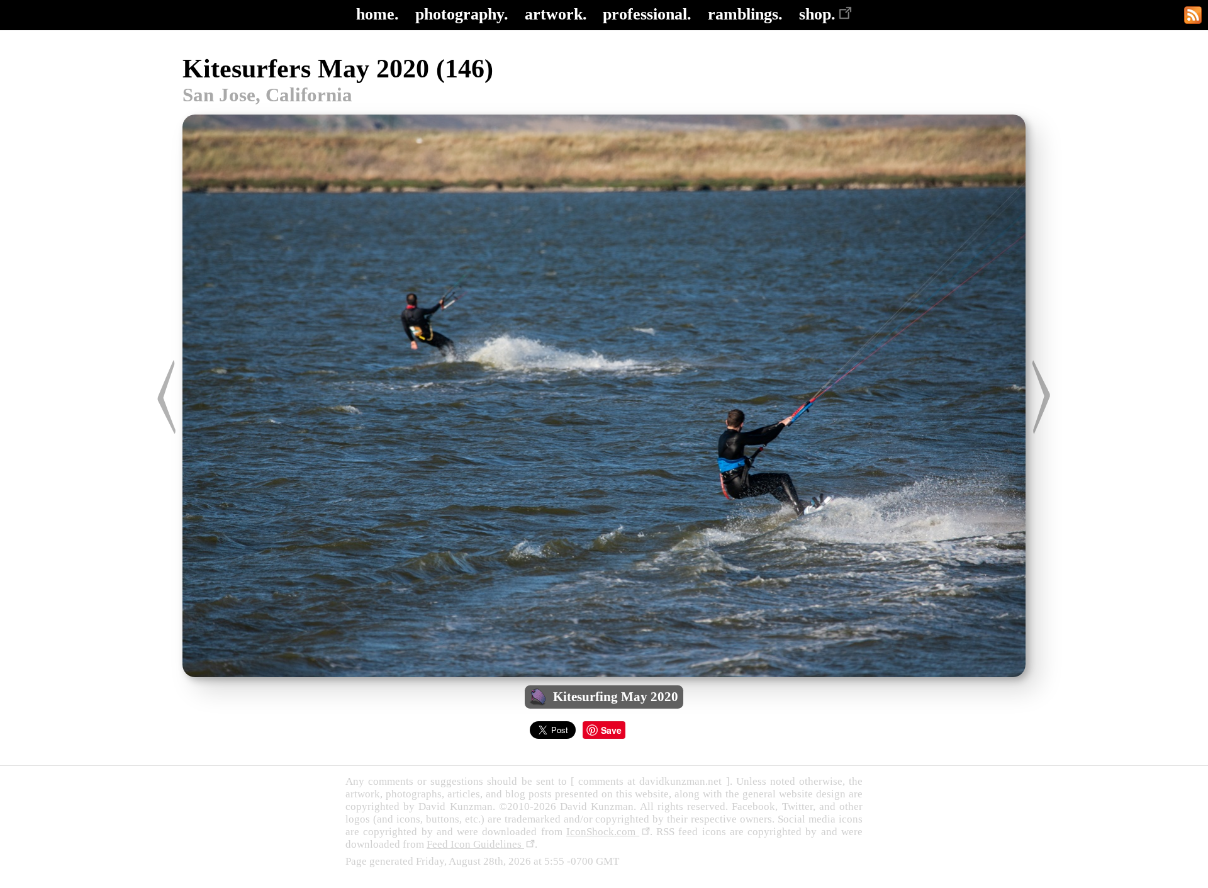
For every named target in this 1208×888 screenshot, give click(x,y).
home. (377, 14)
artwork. (556, 14)
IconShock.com (602, 832)
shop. (817, 14)
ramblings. (745, 14)
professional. (647, 14)
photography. (461, 14)
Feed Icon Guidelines (475, 844)
